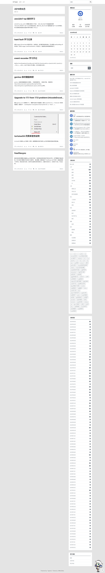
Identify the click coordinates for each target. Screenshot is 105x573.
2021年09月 (73, 378)
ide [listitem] (87, 260)
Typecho (50, 570)
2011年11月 (72, 542)
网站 (73, 232)
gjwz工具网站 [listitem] (76, 304)
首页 (20, 2)
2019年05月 (73, 455)
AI (72, 183)
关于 (24, 2)
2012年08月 (73, 533)
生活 (71, 207)
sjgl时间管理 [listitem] (85, 281)
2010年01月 (73, 547)
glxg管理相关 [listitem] (80, 308)
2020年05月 (73, 422)
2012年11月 (72, 525)
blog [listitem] (71, 306)
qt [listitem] (85, 253)
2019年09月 (73, 444)
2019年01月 (73, 465)
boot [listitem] (84, 260)
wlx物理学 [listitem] (86, 297)
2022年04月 (73, 359)
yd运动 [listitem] (87, 304)
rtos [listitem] (80, 260)
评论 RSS (72, 563)
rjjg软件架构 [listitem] (83, 269)
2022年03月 (73, 362)
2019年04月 (73, 457)
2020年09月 (73, 411)
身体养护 (74, 210)
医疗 (73, 213)
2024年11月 (73, 332)
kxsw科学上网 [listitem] (73, 290)
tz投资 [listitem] (82, 304)
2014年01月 (73, 509)
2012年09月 (73, 531)
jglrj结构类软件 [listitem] (79, 297)
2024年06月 (73, 337)
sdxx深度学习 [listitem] (73, 258)
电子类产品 (74, 216)
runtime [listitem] (85, 288)
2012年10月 (73, 528)
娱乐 (73, 218)
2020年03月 (73, 427)
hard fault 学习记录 (23, 39)
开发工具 (41, 70)
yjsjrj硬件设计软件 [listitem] (81, 283)
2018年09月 (73, 476)
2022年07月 (73, 351)
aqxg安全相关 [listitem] (79, 302)
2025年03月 (73, 327)
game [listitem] (78, 295)
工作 (71, 167)
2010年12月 (73, 544)
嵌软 (73, 172)
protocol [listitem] (82, 263)
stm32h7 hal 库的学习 (24, 19)
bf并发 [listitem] (85, 299)
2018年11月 (72, 471)
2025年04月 (73, 324)
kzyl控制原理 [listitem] (73, 279)
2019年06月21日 (19, 70)
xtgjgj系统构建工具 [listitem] (74, 276)
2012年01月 (73, 539)
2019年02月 (73, 463)
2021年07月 (73, 384)
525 (30, 109)
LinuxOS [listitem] (83, 285)
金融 (71, 221)
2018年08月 (73, 479)
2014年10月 (73, 504)
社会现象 (74, 237)
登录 (71, 558)
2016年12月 (73, 493)
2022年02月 (73, 365)
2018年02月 (73, 484)
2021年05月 (73, 389)
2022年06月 (73, 354)
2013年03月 (73, 523)
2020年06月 (73, 419)
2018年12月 (73, 468)
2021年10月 (73, 376)
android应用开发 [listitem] (74, 256)
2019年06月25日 (19, 32)
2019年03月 (73, 460)
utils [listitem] (79, 290)
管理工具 (41, 146)
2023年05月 (73, 348)
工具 (71, 186)
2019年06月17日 (19, 91)
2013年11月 (72, 514)
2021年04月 (73, 392)
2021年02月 (73, 397)
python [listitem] (81, 253)
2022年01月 (73, 367)
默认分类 (72, 164)
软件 (41, 32)
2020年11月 (73, 406)
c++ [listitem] (71, 253)
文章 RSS (72, 560)
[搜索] (90, 2)
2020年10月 (73, 408)
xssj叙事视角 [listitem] (76, 306)
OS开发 (73, 180)
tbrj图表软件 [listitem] (73, 295)
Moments (75, 144)
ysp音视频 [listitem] (76, 263)
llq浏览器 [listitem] (72, 297)
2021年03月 (73, 395)
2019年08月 (73, 446)
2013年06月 (73, 520)
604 (31, 91)
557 (30, 70)
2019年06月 (73, 452)
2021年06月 (73, 386)
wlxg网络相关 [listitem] (73, 288)
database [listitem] (80, 258)
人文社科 (74, 199)
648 (31, 51)
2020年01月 (73, 433)
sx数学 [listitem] (87, 276)
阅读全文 (61, 32)
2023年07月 (73, 343)
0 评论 (36, 32)
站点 (71, 226)
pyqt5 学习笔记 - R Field (79, 135)
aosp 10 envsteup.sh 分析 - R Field (81, 127)
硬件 (73, 175)
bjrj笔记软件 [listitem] (73, 274)
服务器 (73, 229)
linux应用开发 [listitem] (84, 306)
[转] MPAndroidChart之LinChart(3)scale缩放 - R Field (85, 119)
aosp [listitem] (71, 263)
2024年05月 (73, 340)
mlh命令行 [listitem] (82, 276)
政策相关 (74, 243)
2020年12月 (73, 403)
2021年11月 (72, 373)
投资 (73, 224)
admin (80, 18)
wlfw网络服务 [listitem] (73, 308)
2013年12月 (73, 512)
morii (74, 115)
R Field (15, 2)
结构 (73, 177)
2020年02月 (73, 430)
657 (31, 32)
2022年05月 (73, 357)
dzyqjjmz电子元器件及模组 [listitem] (76, 281)
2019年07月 (73, 449)
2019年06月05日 (19, 168)
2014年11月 (72, 501)
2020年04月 (73, 425)
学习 (71, 196)
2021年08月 (73, 381)
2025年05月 (73, 57)
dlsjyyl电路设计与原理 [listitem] (75, 285)
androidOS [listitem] (73, 299)
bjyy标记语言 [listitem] (73, 265)
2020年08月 (73, 414)
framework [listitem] (73, 302)
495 (31, 168)
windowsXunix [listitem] (73, 272)
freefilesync (20, 153)
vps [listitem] (71, 304)
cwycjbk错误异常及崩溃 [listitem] (82, 265)
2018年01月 (73, 487)
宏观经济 (74, 240)
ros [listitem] (77, 260)
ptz (26, 32)
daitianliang (76, 152)
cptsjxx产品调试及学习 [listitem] (75, 292)
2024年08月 (73, 335)
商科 (73, 205)
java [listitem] (75, 253)
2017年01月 (72, 490)
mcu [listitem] (85, 258)
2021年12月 (73, 370)
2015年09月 (73, 495)
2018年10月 (73, 474)
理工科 (73, 202)
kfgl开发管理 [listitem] (79, 299)
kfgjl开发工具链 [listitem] (81, 272)
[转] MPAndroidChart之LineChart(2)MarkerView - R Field (86, 123)
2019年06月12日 (19, 146)
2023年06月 (73, 346)
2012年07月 (73, 536)
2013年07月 (73, 517)
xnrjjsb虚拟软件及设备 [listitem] (75, 269)
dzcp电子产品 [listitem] (73, 283)
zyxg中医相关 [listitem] (73, 311)
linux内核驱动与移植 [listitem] (83, 256)
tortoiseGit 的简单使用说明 (27, 136)
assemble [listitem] (72, 260)
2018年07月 (73, 482)
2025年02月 (73, 329)
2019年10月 (73, 441)
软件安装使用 (42, 91)
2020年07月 (73, 416)
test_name (75, 139)
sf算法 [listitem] (87, 263)
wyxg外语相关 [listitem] (84, 295)
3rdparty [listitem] (72, 267)
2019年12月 (73, 435)
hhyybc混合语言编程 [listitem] (80, 267)
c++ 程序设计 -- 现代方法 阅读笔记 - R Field (83, 131)
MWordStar (61, 570)
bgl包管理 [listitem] (79, 274)
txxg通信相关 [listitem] (80, 279)
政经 (71, 235)
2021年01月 (73, 400)
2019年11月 (72, 438)
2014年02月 (73, 506)
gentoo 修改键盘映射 (24, 77)
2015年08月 (73, 498)
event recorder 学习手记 (25, 58)
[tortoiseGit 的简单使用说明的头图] (39, 124)
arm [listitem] (88, 258)
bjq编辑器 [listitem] (80, 288)
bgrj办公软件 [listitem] (83, 292)
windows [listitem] (86, 302)
